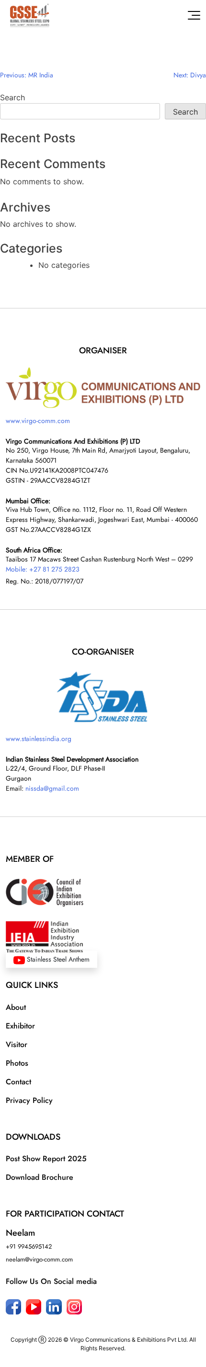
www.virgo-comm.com (38, 420)
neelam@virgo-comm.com (39, 1259)
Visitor (16, 1044)
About (16, 1007)
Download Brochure (39, 1177)
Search (12, 97)
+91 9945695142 (29, 1246)
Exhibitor (20, 1025)
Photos (17, 1063)
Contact (18, 1081)
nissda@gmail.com (52, 788)
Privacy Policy (29, 1100)
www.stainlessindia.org (38, 738)
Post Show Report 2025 (46, 1158)
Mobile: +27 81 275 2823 (43, 569)
